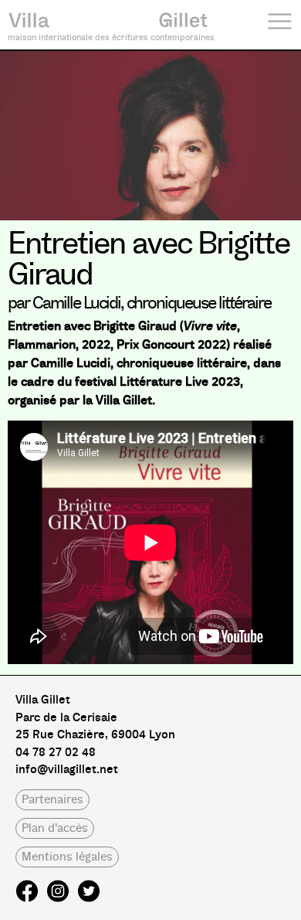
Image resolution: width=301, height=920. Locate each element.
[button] (52, 799)
